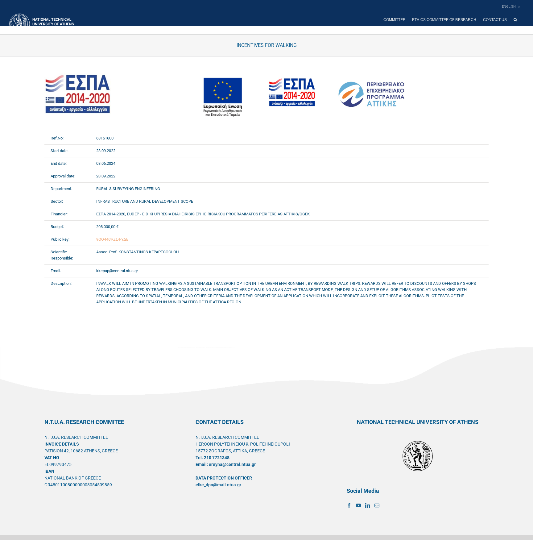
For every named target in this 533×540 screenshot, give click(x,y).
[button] (515, 20)
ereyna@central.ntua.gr (232, 464)
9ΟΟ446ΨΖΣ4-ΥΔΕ (112, 239)
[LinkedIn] (367, 505)
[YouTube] (358, 505)
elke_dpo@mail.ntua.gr (218, 484)
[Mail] (376, 505)
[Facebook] (349, 505)
